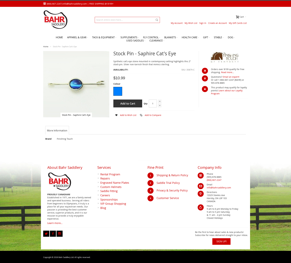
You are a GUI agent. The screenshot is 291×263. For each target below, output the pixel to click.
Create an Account (217, 23)
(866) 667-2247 (214, 180)
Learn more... (54, 223)
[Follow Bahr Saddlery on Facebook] (53, 233)
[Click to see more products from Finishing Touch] (225, 58)
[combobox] (127, 20)
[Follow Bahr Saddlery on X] (46, 233)
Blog (103, 208)
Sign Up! (221, 241)
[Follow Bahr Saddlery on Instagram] (60, 233)
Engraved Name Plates (114, 182)
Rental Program (110, 174)
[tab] (57, 130)
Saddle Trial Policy (168, 183)
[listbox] (154, 91)
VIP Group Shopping (113, 203)
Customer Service (168, 198)
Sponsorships (109, 199)
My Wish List (191, 23)
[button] (124, 115)
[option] (117, 91)
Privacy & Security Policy (172, 190)
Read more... (227, 72)
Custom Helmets (111, 187)
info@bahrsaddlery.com (75, 3)
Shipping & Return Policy (172, 175)
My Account (177, 23)
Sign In (202, 23)
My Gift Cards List (238, 23)
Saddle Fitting (109, 191)
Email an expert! (231, 76)
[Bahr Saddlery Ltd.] (55, 19)
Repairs (105, 178)
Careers (105, 195)
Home (45, 46)
